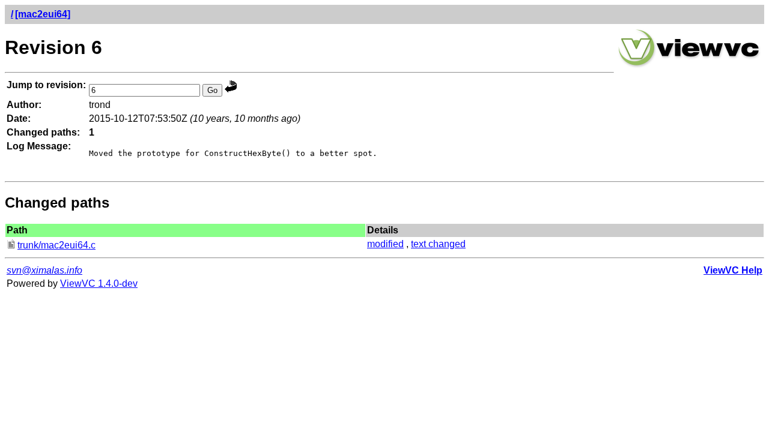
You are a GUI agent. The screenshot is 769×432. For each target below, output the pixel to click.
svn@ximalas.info (44, 270)
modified (385, 244)
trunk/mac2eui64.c (56, 245)
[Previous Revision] (231, 90)
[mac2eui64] (42, 14)
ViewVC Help (733, 270)
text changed (438, 244)
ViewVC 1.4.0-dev (99, 283)
